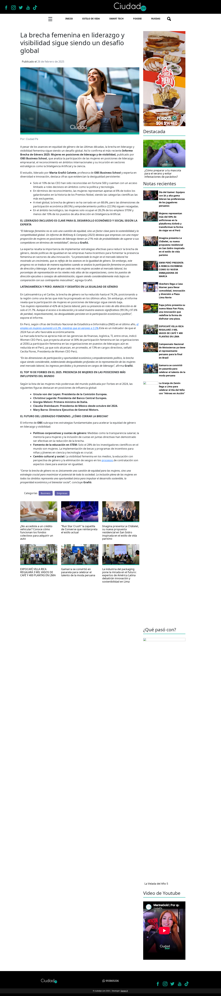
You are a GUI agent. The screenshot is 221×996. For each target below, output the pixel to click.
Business (45, 493)
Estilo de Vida (91, 18)
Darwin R (124, 991)
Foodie (137, 18)
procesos (108, 460)
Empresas (62, 493)
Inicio (69, 18)
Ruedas (155, 18)
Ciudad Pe (32, 139)
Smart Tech (116, 18)
